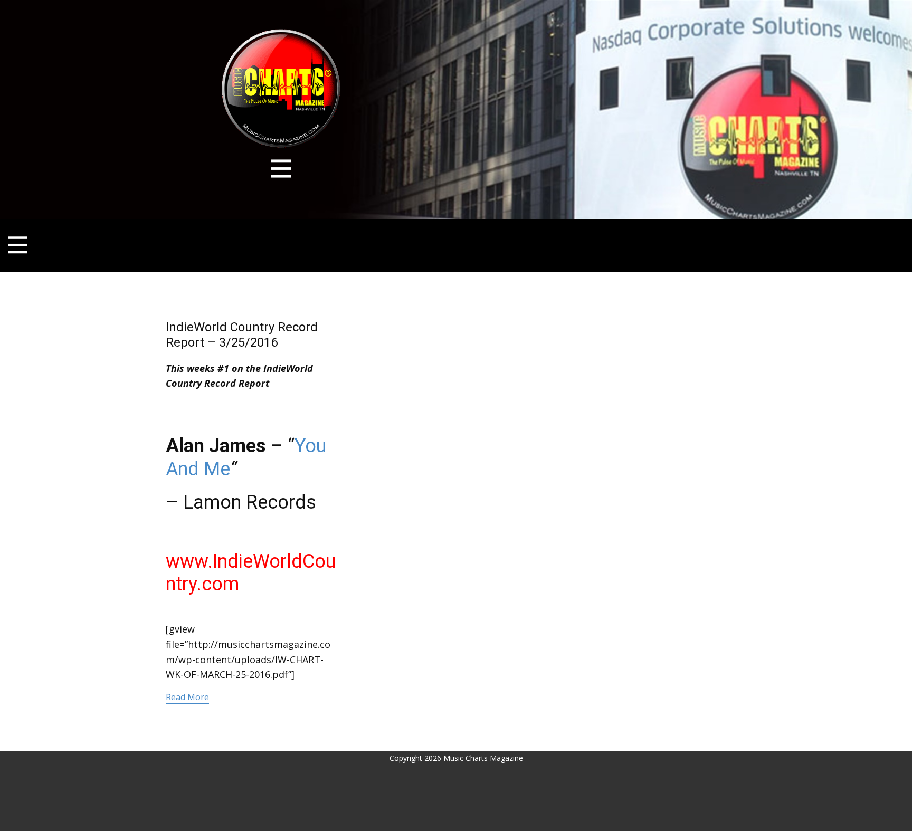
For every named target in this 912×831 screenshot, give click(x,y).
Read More (187, 697)
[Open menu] (281, 168)
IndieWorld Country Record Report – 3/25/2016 (242, 335)
